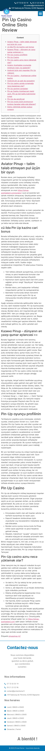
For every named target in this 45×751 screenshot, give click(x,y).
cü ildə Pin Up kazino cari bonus (20, 47)
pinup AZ (17, 636)
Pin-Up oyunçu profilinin (17, 55)
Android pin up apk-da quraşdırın (21, 81)
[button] (40, 13)
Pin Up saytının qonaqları (17, 88)
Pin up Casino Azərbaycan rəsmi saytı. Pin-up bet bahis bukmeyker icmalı (21, 93)
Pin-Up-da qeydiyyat (16, 99)
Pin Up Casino (13, 57)
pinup (11, 636)
